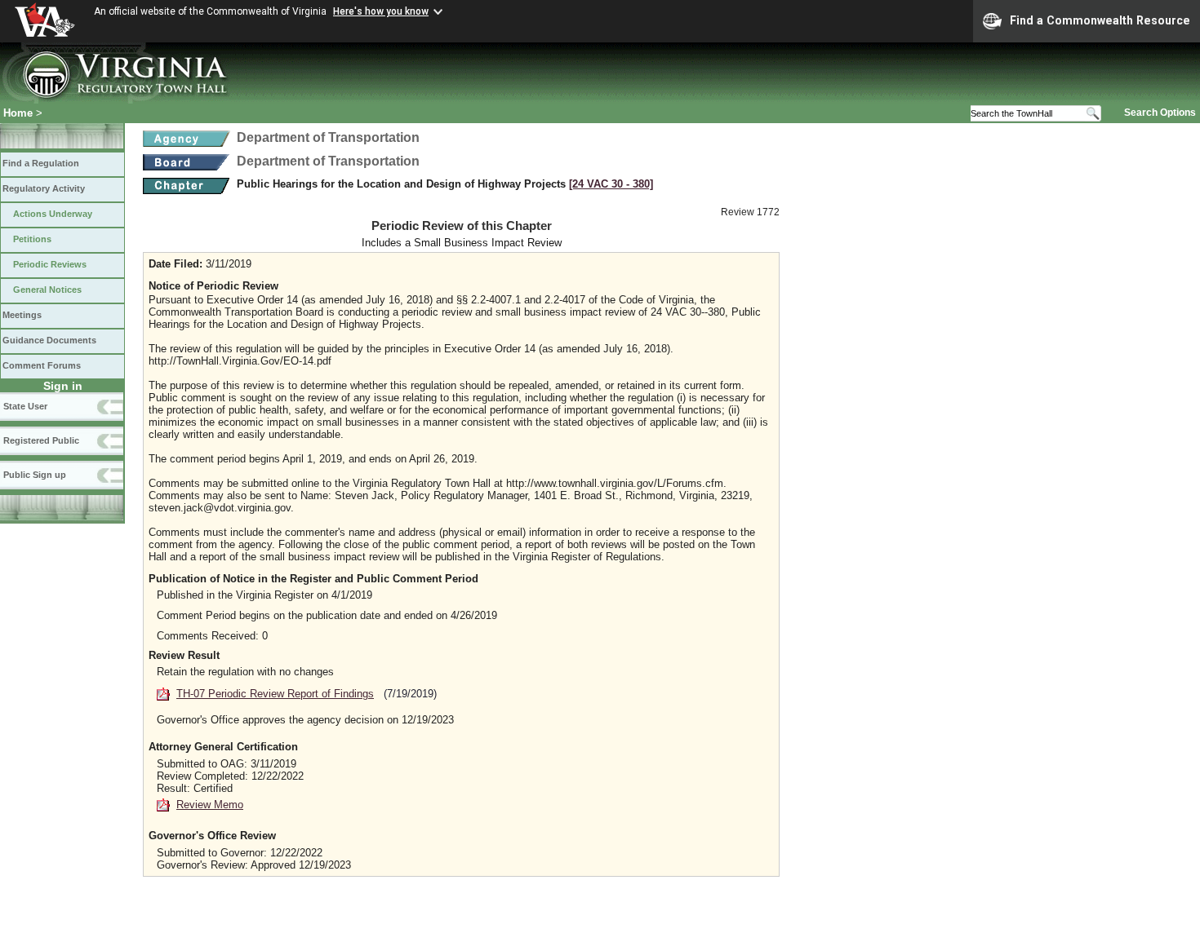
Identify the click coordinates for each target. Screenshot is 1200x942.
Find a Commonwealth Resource (1100, 20)
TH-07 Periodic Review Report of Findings (275, 694)
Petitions (32, 239)
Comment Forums (41, 365)
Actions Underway (52, 214)
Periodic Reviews (50, 264)
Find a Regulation (40, 163)
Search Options (1160, 112)
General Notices (47, 289)
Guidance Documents (49, 340)
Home (18, 113)
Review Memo (209, 804)
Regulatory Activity (43, 188)
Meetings (22, 315)
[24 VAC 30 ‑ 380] (611, 184)
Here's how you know (381, 11)
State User (25, 406)
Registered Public (41, 440)
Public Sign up (34, 475)
